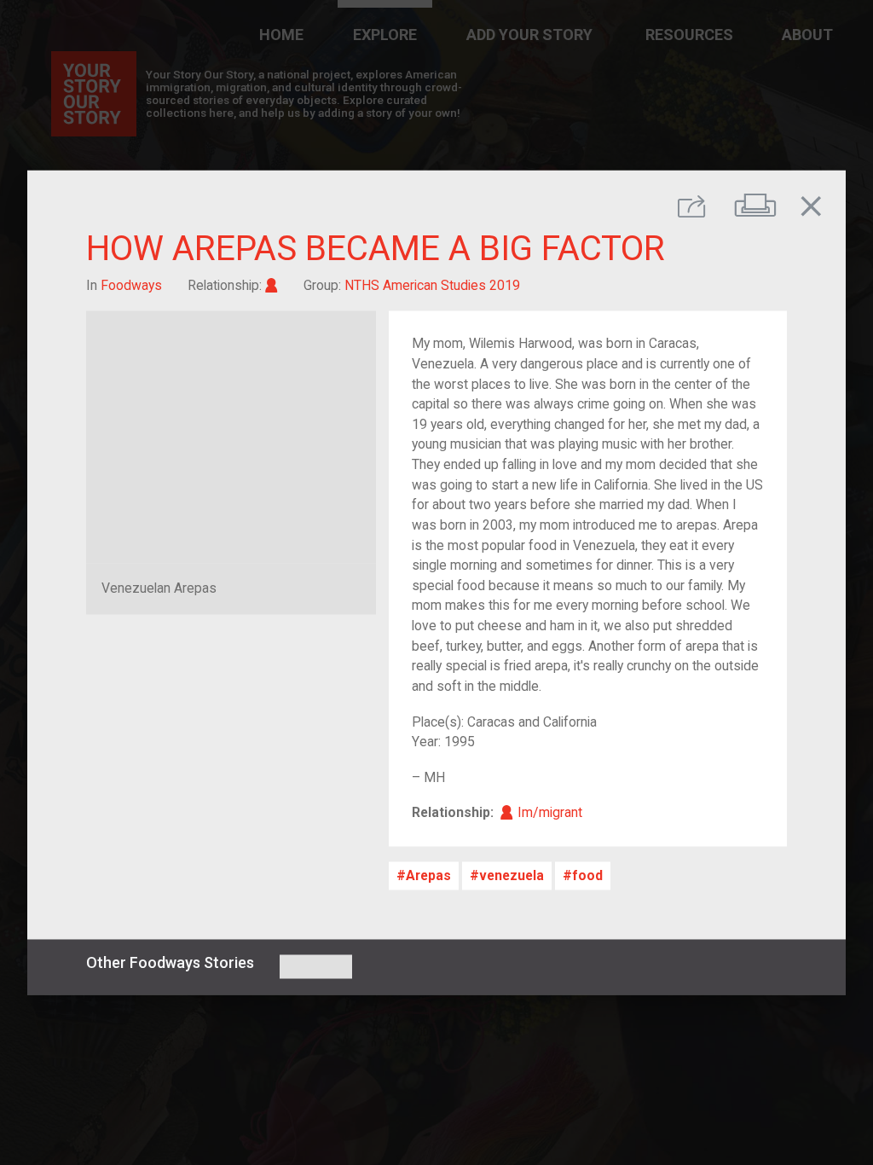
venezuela (511, 875)
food (587, 875)
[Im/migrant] (271, 285)
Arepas (428, 875)
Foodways (131, 285)
